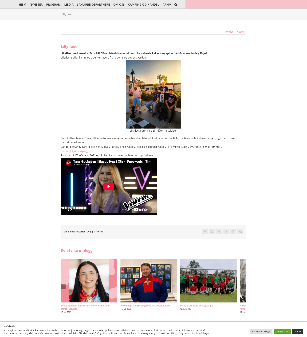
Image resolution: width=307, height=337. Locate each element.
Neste (240, 31)
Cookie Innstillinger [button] (261, 331)
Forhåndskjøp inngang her (77, 151)
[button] (175, 4)
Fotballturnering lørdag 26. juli (203, 308)
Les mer (297, 331)
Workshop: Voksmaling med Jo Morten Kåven (148, 308)
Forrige (229, 31)
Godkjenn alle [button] (282, 331)
